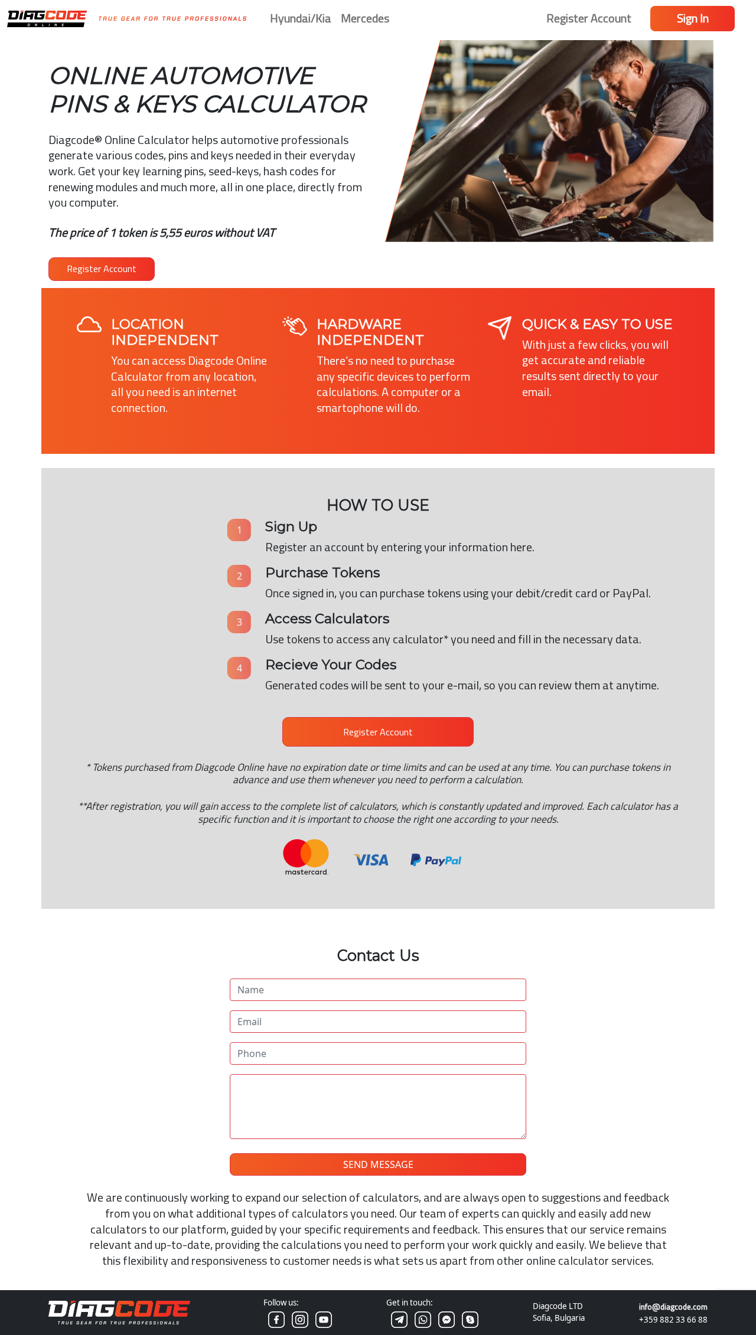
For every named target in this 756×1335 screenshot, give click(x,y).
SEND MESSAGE (378, 1164)
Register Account (588, 18)
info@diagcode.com (673, 1307)
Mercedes (365, 18)
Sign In (693, 18)
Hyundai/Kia (300, 18)
